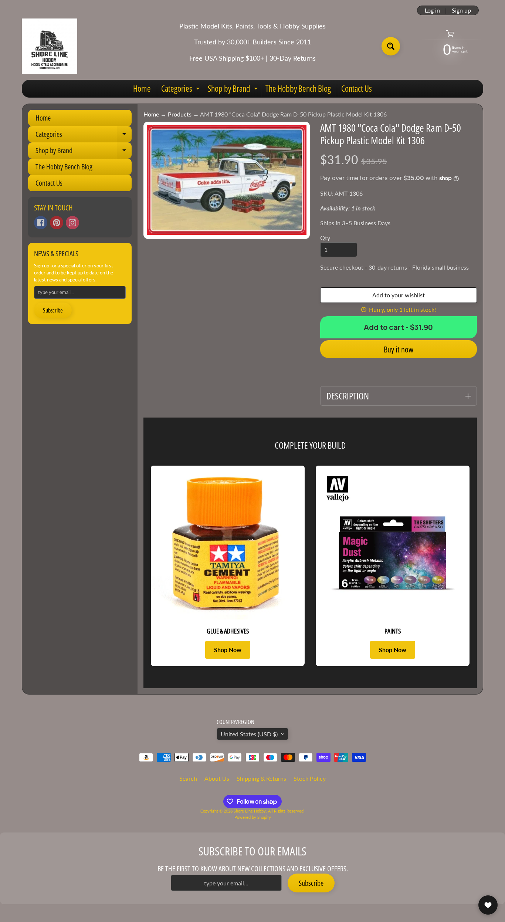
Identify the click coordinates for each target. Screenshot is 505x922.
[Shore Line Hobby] (49, 46)
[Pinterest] (56, 222)
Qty (325, 237)
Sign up (461, 10)
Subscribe (53, 310)
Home (142, 88)
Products (180, 114)
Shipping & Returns (261, 778)
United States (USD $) (249, 733)
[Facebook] (40, 222)
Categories (181, 89)
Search (188, 778)
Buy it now (398, 349)
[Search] (391, 46)
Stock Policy (310, 778)
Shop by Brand (234, 89)
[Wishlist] (488, 905)
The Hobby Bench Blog (298, 88)
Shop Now (227, 649)
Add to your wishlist (398, 294)
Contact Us (356, 88)
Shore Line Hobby (250, 810)
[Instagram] (72, 222)
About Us (216, 778)
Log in (432, 10)
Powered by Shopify (252, 817)
